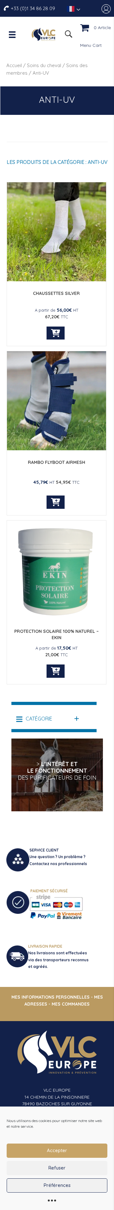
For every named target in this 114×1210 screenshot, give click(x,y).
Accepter (57, 1150)
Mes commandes (71, 1004)
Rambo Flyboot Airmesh (56, 462)
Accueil (14, 65)
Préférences (57, 1185)
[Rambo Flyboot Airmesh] (56, 449)
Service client (44, 850)
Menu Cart (91, 45)
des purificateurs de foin (57, 777)
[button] (48, 718)
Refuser (57, 1168)
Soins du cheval (44, 65)
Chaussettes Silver (56, 293)
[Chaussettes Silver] (56, 280)
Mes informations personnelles (50, 997)
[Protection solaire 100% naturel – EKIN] (56, 618)
